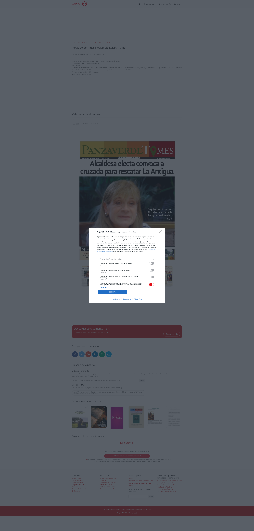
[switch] (151, 263)
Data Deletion (116, 299)
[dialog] (127, 265)
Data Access (127, 299)
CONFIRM (112, 292)
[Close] (161, 232)
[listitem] (127, 259)
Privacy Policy (138, 299)
